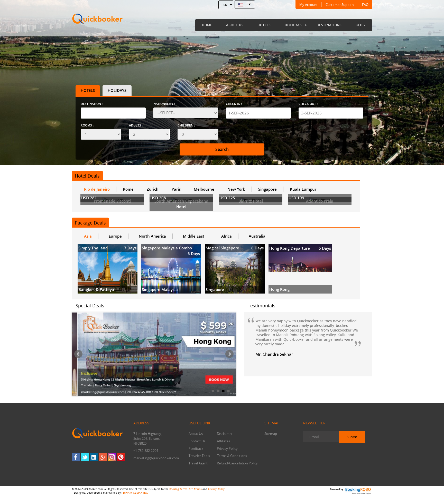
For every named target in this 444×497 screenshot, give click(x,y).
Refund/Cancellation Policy (237, 463)
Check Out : (308, 104)
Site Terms (195, 489)
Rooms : (87, 125)
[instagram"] (112, 457)
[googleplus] (103, 457)
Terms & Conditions (232, 455)
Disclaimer (225, 433)
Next (229, 354)
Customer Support (340, 4)
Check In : (234, 104)
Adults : (136, 125)
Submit (352, 437)
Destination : (92, 104)
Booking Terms (178, 489)
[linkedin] (94, 457)
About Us (235, 25)
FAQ (365, 4)
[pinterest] (121, 457)
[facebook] (76, 457)
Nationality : (164, 104)
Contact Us (197, 441)
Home (207, 25)
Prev (78, 354)
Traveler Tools (199, 455)
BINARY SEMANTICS (135, 492)
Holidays (293, 25)
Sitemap (270, 433)
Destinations (329, 25)
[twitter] (85, 457)
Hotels (264, 25)
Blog (360, 25)
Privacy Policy (227, 448)
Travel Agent (198, 463)
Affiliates (223, 441)
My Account (308, 4)
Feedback (196, 448)
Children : (186, 125)
